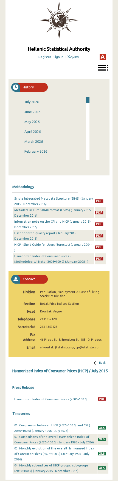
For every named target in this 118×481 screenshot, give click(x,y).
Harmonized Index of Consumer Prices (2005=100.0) (51, 399)
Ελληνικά (72, 57)
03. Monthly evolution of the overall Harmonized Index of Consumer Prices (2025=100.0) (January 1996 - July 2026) (54, 454)
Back (102, 362)
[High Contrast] (103, 57)
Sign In (58, 57)
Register (44, 57)
